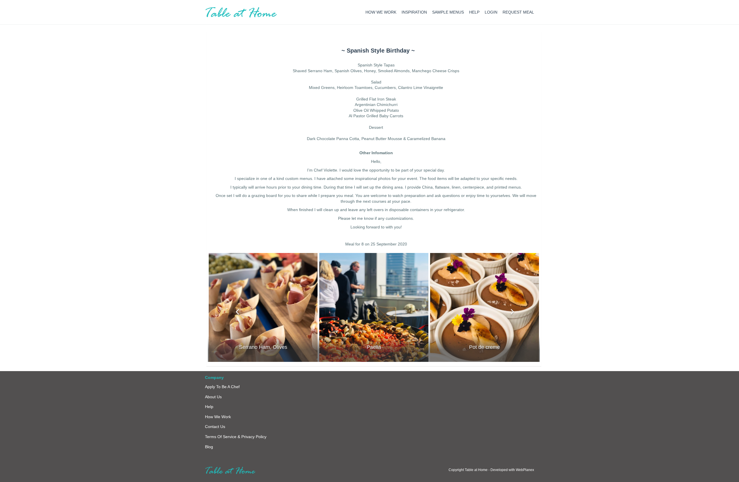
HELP (474, 12)
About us (213, 396)
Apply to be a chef (222, 386)
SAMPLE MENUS (448, 12)
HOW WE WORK (380, 12)
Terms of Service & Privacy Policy (235, 436)
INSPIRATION (414, 12)
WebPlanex (525, 470)
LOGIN (491, 12)
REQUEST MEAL (518, 12)
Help (209, 406)
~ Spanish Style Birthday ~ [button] (378, 50)
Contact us (215, 426)
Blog (209, 446)
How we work (218, 416)
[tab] (378, 50)
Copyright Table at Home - (469, 470)
